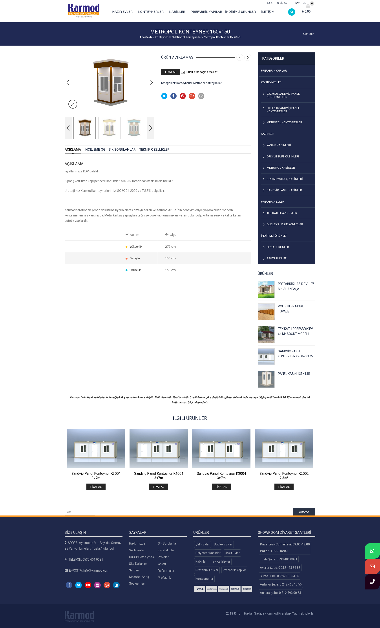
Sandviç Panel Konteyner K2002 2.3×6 (284, 475)
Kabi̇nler (267, 133)
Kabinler (201, 561)
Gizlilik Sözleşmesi (142, 557)
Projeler (163, 557)
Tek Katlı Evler (220, 561)
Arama (304, 511)
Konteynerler (163, 37)
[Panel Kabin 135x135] (266, 379)
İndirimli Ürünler (274, 235)
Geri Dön (308, 33)
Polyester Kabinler (208, 553)
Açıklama (73, 149)
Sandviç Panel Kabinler (284, 190)
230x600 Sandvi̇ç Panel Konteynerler (283, 95)
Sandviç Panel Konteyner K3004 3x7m (221, 475)
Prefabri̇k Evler (272, 201)
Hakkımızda (137, 543)
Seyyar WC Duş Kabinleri (285, 179)
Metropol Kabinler (281, 167)
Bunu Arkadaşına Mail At (201, 72)
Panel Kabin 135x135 (294, 373)
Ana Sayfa (146, 37)
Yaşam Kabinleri (279, 145)
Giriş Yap (283, 3)
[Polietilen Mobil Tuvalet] (266, 311)
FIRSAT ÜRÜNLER (278, 247)
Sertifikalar (136, 550)
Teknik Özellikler (154, 149)
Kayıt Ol (300, 3)
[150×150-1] (110, 82)
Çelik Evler (202, 544)
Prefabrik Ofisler (206, 570)
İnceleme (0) (94, 149)
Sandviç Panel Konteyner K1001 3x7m (158, 475)
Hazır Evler (232, 553)
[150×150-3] (134, 128)
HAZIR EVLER (122, 11)
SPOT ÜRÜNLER (277, 258)
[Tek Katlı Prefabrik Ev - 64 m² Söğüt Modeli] (266, 334)
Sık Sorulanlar (122, 149)
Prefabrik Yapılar (274, 70)
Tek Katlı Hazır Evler (282, 213)
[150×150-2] (109, 128)
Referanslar (166, 571)
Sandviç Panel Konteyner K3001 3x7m (96, 475)
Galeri (162, 564)
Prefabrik (164, 577)
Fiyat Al (170, 72)
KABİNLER (177, 11)
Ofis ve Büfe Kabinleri (283, 156)
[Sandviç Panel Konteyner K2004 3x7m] (266, 356)
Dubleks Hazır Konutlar (285, 224)
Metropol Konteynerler (187, 37)
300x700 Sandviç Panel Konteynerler (283, 109)
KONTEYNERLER (151, 11)
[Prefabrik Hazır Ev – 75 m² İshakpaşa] (266, 289)
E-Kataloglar (166, 550)
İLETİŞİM (267, 11)
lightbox (72, 104)
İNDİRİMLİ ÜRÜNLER (240, 11)
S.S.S (270, 2)
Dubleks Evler (223, 544)
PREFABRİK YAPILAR (206, 11)
